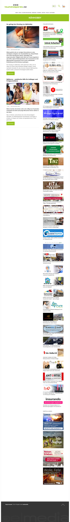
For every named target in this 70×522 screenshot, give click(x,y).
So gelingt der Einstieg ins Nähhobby (19, 24)
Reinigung (34, 12)
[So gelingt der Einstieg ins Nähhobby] (22, 37)
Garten (43, 12)
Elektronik (52, 12)
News (16, 12)
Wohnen (39, 12)
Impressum (8, 504)
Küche (20, 12)
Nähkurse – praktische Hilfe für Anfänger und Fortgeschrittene (22, 80)
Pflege (47, 12)
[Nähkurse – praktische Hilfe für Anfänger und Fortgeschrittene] (22, 94)
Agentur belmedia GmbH (15, 49)
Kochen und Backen (26, 12)
